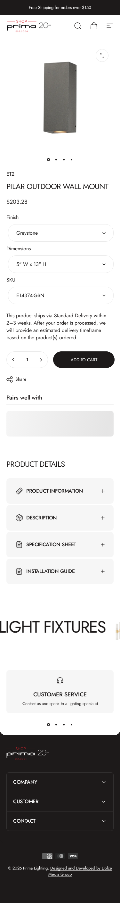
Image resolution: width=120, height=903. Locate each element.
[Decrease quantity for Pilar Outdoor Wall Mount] (13, 360)
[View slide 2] (56, 724)
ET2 (10, 174)
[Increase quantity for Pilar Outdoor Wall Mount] (41, 360)
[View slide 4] (72, 724)
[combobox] (61, 233)
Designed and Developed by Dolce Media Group (80, 871)
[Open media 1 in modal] (102, 55)
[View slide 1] (48, 724)
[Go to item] (48, 160)
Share (20, 379)
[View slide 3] (64, 724)
